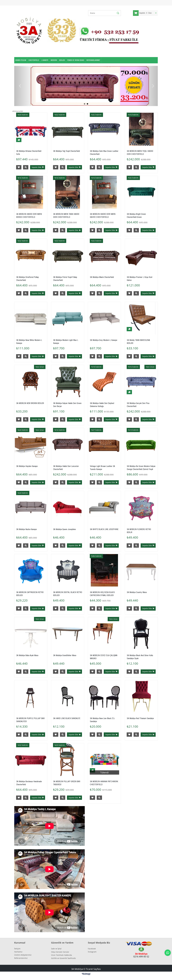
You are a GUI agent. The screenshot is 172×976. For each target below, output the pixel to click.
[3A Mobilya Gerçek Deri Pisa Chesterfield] (141, 381)
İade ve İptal (56, 948)
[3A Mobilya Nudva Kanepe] (30, 507)
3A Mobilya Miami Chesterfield (102, 277)
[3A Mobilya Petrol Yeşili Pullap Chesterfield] (67, 255)
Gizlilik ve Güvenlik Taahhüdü (63, 958)
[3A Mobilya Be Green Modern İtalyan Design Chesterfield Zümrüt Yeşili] (141, 444)
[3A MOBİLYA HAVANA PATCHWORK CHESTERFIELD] (104, 759)
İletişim (17, 948)
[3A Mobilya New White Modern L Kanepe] (30, 318)
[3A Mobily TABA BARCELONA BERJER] (141, 318)
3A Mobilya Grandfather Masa (64, 655)
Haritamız (18, 952)
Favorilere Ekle (18, 167)
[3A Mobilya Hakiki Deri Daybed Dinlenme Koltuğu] (104, 381)
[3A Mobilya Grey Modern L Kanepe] (104, 318)
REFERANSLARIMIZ (93, 60)
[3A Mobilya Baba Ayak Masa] (30, 633)
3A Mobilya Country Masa (137, 592)
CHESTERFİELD (33, 60)
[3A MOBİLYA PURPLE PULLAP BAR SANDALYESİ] (30, 696)
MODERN (54, 60)
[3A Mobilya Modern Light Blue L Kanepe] (67, 318)
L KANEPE (44, 60)
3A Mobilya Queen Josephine (64, 529)
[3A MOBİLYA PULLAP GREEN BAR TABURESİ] (67, 759)
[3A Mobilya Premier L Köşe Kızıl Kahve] (141, 255)
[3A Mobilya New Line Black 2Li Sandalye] (104, 696)
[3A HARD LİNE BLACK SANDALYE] (67, 696)
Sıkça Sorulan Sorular (60, 952)
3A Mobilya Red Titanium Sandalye (140, 718)
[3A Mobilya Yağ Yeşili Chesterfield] (67, 129)
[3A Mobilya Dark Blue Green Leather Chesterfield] (104, 129)
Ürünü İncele (25, 167)
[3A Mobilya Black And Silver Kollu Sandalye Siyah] (141, 633)
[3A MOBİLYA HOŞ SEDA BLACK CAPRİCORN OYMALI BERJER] (104, 570)
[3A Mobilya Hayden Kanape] (30, 444)
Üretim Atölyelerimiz (22, 955)
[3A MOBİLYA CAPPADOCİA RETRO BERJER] (30, 570)
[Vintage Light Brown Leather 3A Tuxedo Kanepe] (104, 444)
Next (152, 86)
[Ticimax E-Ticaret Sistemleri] (86, 974)
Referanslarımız (21, 958)
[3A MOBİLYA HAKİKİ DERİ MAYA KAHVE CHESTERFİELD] (104, 192)
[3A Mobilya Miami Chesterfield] (104, 255)
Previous (20, 86)
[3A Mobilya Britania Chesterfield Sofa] (30, 129)
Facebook (92, 948)
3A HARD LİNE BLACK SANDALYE (66, 718)
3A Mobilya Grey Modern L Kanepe (103, 340)
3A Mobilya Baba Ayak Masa (27, 655)
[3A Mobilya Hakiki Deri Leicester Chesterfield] (67, 444)
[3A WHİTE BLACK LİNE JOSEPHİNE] (104, 507)
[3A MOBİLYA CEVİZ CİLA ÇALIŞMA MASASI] (104, 633)
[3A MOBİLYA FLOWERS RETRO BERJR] (141, 507)
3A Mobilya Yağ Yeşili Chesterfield (66, 151)
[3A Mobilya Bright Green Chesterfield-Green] (141, 192)
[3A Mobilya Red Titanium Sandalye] (141, 696)
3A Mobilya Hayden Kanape (27, 466)
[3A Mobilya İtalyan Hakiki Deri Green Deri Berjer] (67, 381)
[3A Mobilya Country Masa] (141, 570)
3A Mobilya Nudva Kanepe (26, 529)
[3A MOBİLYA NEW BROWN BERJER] (30, 381)
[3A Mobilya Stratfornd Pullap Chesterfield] (30, 255)
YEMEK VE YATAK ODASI (75, 60)
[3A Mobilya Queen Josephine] (67, 507)
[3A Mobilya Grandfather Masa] (67, 633)
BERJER (62, 60)
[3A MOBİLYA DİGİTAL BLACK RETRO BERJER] (67, 570)
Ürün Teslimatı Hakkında (61, 955)
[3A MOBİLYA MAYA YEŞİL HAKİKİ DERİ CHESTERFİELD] (141, 129)
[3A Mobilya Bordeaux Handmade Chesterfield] (30, 759)
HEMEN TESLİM (20, 60)
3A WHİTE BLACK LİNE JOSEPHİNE (104, 529)
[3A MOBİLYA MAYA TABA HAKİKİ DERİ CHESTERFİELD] (67, 192)
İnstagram (92, 952)
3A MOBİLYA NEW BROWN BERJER (30, 403)
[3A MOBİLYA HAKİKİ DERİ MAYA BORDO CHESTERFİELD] (30, 192)
